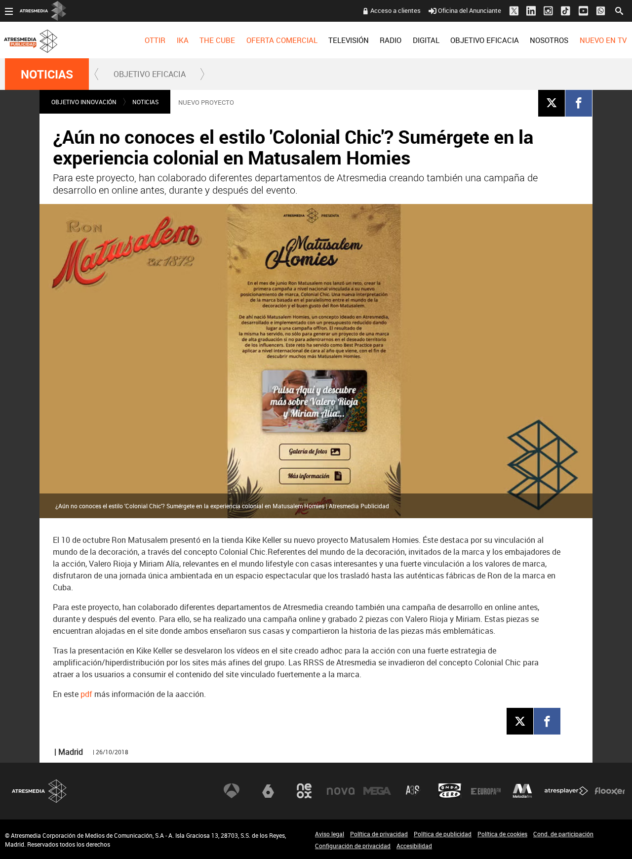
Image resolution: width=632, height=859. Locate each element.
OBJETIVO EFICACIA (484, 40)
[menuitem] (155, 40)
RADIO (390, 40)
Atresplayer (566, 790)
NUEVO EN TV (603, 40)
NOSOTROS (549, 40)
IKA (183, 40)
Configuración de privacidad (353, 846)
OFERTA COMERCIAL (281, 40)
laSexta (268, 790)
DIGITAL (426, 40)
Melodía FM (522, 790)
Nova (341, 790)
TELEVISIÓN (348, 40)
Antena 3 (231, 790)
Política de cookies (502, 834)
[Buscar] (619, 10)
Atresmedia (39, 791)
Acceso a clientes (395, 10)
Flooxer (610, 790)
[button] (97, 74)
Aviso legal (329, 834)
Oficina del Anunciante (469, 10)
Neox (304, 790)
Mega (377, 790)
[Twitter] (551, 102)
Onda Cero (450, 790)
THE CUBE (217, 40)
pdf (86, 694)
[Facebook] (578, 102)
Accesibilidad (414, 846)
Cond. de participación (563, 834)
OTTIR (155, 40)
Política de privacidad (379, 834)
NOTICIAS (47, 74)
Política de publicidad (443, 834)
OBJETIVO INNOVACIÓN (84, 102)
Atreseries (413, 790)
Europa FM (486, 790)
